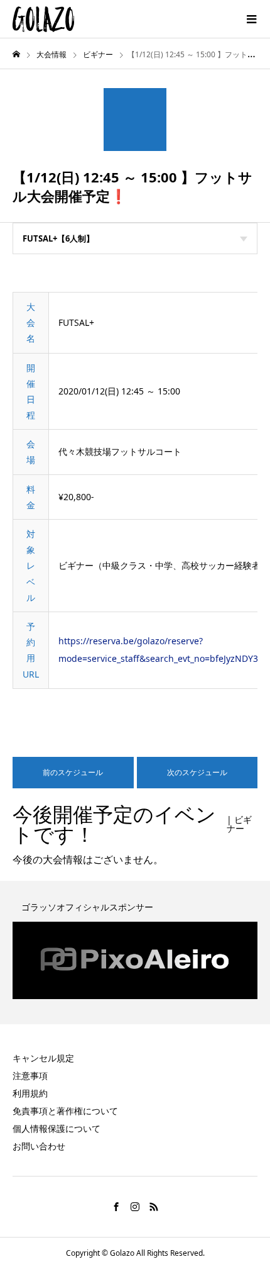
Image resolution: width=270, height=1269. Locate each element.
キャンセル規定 (43, 1058)
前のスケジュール (73, 772)
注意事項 (30, 1076)
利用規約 (30, 1093)
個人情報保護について (56, 1128)
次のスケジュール (197, 772)
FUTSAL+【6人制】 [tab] (58, 238)
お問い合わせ (39, 1146)
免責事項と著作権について (65, 1111)
